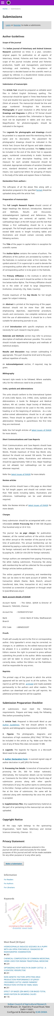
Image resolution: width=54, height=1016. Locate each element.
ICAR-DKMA (41, 1012)
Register (17, 25)
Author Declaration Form (16, 759)
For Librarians (9, 887)
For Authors (8, 883)
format (39, 190)
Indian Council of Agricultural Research (27, 1004)
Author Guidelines (11, 724)
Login (8, 25)
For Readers (8, 879)
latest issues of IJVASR (41, 430)
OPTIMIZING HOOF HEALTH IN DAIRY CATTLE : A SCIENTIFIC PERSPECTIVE (25, 969)
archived (29, 684)
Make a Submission (14, 863)
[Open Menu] (2, 2)
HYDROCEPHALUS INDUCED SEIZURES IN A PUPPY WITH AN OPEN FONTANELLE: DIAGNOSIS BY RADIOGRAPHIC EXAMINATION (25, 949)
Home (5, 9)
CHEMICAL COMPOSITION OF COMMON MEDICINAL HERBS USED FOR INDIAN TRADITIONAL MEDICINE (27, 959)
